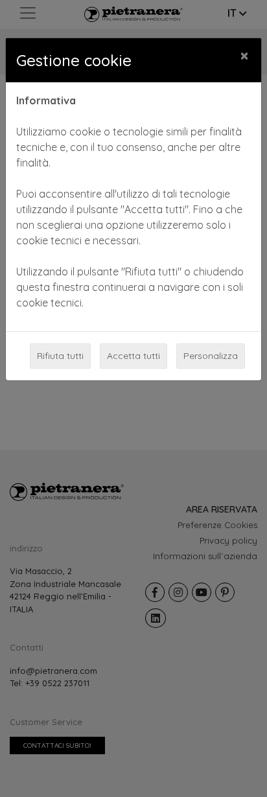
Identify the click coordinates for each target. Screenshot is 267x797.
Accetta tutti (133, 356)
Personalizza (210, 356)
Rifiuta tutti (60, 356)
